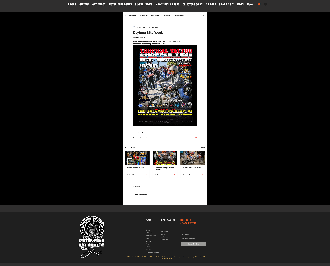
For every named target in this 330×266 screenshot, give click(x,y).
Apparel (148, 241)
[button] (262, 4)
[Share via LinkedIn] (142, 132)
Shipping (149, 252)
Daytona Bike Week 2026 (135, 168)
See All (203, 147)
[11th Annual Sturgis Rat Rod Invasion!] (165, 158)
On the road (166, 15)
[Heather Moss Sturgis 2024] (192, 158)
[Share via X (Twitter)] (138, 132)
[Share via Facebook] (134, 132)
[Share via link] (146, 132)
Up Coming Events (130, 15)
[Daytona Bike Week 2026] (137, 158)
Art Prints (149, 233)
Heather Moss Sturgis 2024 (192, 168)
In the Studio (143, 15)
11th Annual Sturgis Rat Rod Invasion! (164, 168)
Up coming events (179, 15)
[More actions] (196, 27)
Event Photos (155, 15)
